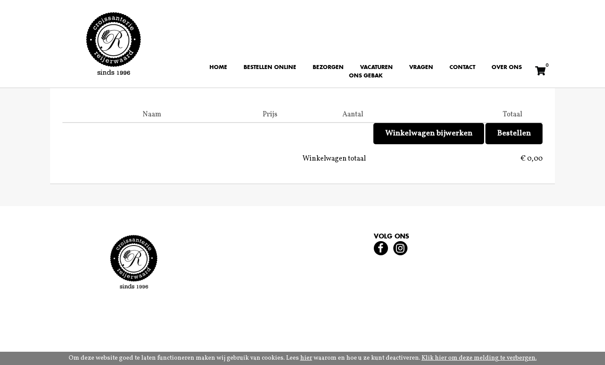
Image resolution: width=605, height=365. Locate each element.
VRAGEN (421, 67)
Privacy (128, 325)
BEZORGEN (328, 67)
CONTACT (462, 67)
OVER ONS (507, 67)
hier (306, 358)
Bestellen (514, 133)
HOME (218, 67)
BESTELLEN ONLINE (270, 67)
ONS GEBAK (366, 76)
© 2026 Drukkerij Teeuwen (192, 325)
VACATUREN (376, 67)
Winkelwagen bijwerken (429, 133)
